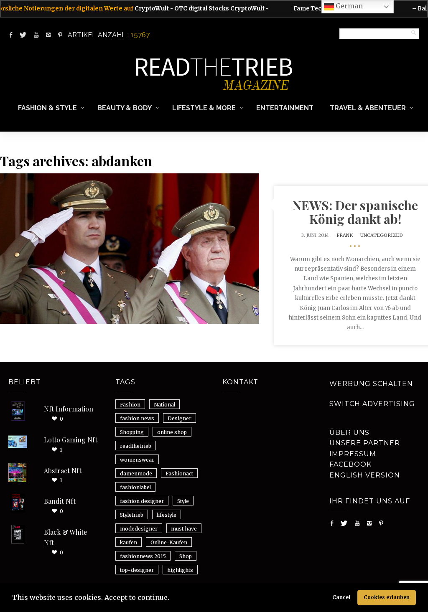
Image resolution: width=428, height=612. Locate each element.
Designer (179, 418)
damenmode (136, 473)
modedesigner (139, 529)
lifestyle (166, 515)
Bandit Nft (60, 501)
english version (364, 475)
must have (184, 529)
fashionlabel (135, 487)
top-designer (137, 570)
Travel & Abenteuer (368, 108)
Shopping (132, 432)
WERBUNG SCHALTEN (371, 384)
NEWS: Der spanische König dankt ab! (355, 212)
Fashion (130, 404)
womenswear (137, 460)
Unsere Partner (364, 443)
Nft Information (68, 408)
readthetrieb (135, 446)
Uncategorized (381, 235)
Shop (185, 556)
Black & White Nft (65, 537)
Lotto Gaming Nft (70, 439)
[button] (172, 598)
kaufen (128, 542)
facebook (350, 464)
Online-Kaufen (168, 542)
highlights (180, 570)
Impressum (352, 454)
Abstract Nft (63, 470)
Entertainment (284, 108)
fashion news (137, 418)
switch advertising (372, 404)
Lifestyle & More (204, 108)
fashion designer (142, 501)
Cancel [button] (341, 597)
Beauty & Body (124, 108)
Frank (344, 235)
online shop (172, 432)
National (164, 404)
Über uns (349, 433)
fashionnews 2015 (143, 556)
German (348, 6)
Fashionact (179, 473)
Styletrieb (131, 515)
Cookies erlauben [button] (387, 597)
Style (183, 501)
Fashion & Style (47, 108)
